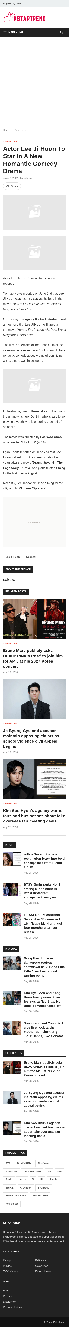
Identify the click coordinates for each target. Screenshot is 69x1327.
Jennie (53, 1179)
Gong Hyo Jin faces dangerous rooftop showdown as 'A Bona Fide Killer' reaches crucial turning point (44, 967)
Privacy (7, 1296)
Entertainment (43, 1271)
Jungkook (11, 1171)
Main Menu (15, 32)
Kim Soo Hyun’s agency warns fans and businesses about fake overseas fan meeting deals (34, 815)
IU (41, 1179)
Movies (7, 1265)
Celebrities (20, 130)
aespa (22, 1179)
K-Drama (40, 1260)
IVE (60, 1171)
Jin (49, 1171)
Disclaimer (9, 1301)
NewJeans (44, 1163)
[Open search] (61, 32)
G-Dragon (25, 1187)
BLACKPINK (24, 1163)
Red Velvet (12, 1203)
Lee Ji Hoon (13, 556)
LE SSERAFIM (32, 1171)
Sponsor (31, 556)
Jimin (9, 1179)
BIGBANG (43, 1187)
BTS (8, 1163)
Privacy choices (12, 1307)
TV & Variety (10, 1271)
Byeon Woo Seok (16, 1195)
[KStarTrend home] (24, 17)
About (6, 1290)
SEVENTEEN (40, 1195)
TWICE (10, 1187)
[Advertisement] (34, 79)
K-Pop (7, 1260)
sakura (28, 178)
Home (6, 130)
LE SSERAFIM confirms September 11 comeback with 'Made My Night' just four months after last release (43, 923)
